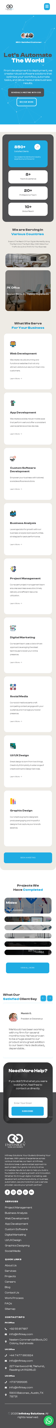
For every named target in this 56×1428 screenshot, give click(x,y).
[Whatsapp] (25, 1192)
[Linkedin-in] (19, 1192)
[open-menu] (47, 6)
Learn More (15, 379)
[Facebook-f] (7, 1192)
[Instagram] (13, 1192)
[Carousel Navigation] (28, 998)
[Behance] (31, 1192)
